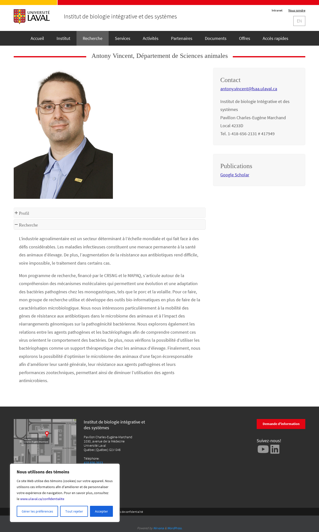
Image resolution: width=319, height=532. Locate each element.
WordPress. (174, 528)
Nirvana (158, 528)
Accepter (101, 511)
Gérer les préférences (37, 511)
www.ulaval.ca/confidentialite (42, 499)
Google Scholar (234, 175)
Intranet (277, 10)
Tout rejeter (74, 511)
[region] (65, 493)
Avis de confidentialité (129, 512)
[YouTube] (263, 449)
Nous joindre (296, 10)
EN (299, 21)
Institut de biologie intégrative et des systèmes (120, 16)
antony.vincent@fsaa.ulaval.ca (248, 89)
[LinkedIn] (274, 449)
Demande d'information (281, 424)
